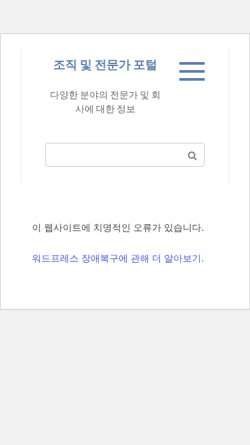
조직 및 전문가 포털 (105, 64)
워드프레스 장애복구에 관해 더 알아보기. (118, 258)
